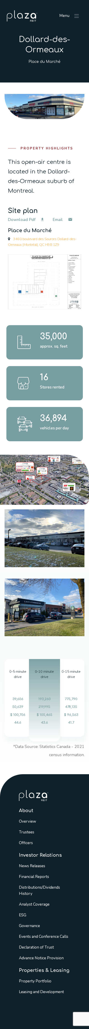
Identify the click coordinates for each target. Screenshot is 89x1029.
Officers (26, 842)
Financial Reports (34, 876)
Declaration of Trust (36, 947)
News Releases (32, 865)
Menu (64, 15)
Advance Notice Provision (41, 957)
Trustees (26, 832)
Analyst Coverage (34, 904)
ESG (22, 914)
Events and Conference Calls (43, 936)
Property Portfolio (35, 981)
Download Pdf (22, 219)
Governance (29, 925)
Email (58, 219)
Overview (27, 821)
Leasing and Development (41, 991)
